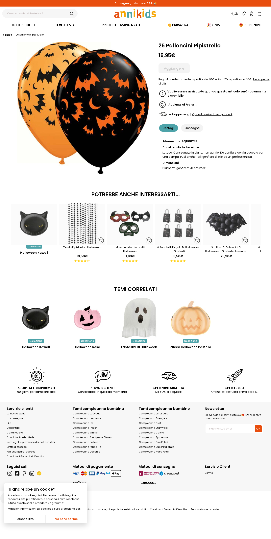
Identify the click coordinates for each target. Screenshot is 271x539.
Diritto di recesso (17, 447)
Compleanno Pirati (150, 423)
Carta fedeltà (15, 432)
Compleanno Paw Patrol (153, 442)
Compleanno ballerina (86, 442)
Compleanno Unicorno (87, 418)
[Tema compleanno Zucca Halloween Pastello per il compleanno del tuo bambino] (190, 318)
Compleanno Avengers (153, 418)
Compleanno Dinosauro (153, 413)
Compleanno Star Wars (153, 427)
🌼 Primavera (178, 25)
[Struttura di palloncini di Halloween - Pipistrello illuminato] (226, 242)
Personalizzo (25, 519)
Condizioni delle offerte (20, 437)
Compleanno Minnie (85, 432)
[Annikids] (135, 13)
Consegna (192, 128)
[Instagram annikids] (10, 473)
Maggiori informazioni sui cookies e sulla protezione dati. (44, 509)
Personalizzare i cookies (21, 451)
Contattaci (13, 427)
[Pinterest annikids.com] (24, 473)
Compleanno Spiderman (154, 437)
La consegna (15, 418)
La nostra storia (16, 413)
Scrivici (209, 473)
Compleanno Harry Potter (154, 451)
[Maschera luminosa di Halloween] (130, 242)
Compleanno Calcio (151, 432)
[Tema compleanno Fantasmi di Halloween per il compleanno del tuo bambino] (139, 318)
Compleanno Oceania (86, 451)
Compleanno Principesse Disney (92, 437)
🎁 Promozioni (249, 25)
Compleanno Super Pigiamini (157, 447)
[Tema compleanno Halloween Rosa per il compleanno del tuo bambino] (87, 318)
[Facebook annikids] (17, 473)
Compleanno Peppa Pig (87, 447)
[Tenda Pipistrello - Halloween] (82, 242)
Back (8, 35)
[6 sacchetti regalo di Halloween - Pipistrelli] (178, 242)
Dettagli (168, 128)
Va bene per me (66, 519)
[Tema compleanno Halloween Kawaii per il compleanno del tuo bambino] (36, 318)
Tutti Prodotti (23, 25)
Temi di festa (64, 25)
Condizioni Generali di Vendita (25, 456)
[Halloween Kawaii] (34, 242)
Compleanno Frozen (85, 427)
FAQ (9, 423)
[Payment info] (102, 473)
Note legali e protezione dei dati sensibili (31, 442)
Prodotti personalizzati (121, 25)
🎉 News (213, 25)
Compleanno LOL (83, 423)
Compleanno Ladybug (87, 413)
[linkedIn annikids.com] (32, 473)
